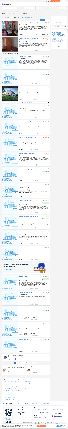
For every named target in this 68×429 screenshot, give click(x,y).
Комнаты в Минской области (26, 17)
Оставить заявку (11, 371)
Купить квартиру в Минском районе (10, 388)
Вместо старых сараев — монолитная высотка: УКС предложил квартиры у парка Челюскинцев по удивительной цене (58, 34)
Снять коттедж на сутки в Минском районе (12, 390)
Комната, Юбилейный (24, 232)
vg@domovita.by (37, 413)
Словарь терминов (34, 403)
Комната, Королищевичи (25, 56)
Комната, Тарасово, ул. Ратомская (27, 72)
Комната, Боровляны (24, 247)
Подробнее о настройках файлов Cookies (60, 426)
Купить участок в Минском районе (10, 395)
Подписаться (34, 372)
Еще (62, 7)
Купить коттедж (26, 386)
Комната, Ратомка (23, 106)
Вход (64, 1)
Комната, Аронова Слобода (25, 200)
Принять (41, 425)
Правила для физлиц (45, 403)
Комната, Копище (23, 323)
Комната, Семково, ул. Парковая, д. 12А (28, 22)
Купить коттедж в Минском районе (10, 392)
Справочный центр (57, 413)
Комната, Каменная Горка (25, 292)
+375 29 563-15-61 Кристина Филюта (40, 409)
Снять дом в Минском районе (9, 399)
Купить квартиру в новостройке (29, 383)
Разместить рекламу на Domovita (26, 102)
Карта (48, 19)
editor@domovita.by (21, 412)
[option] (10, 28)
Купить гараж (25, 388)
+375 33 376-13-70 (21, 410)
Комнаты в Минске (5, 17)
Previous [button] (3, 44)
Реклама (26, 403)
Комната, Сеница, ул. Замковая (26, 153)
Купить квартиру (26, 381)
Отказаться (51, 425)
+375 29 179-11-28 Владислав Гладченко (41, 412)
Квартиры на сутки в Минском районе (11, 386)
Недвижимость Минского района (8, 11)
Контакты (54, 407)
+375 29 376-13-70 (21, 409)
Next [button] (16, 44)
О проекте (19, 403)
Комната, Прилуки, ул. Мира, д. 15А (27, 137)
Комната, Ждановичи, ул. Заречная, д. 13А (28, 39)
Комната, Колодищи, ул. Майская (27, 87)
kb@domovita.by (37, 410)
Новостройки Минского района (10, 383)
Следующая (33, 362)
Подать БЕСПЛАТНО (56, 1)
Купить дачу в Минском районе (10, 393)
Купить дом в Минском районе (9, 397)
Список (43, 19)
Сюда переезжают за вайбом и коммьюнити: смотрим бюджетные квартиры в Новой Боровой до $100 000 (58, 45)
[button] (37, 34)
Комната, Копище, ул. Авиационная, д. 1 (28, 185)
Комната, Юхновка (23, 276)
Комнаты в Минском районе (15, 17)
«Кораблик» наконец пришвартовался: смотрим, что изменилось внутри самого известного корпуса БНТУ (58, 40)
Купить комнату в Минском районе (10, 381)
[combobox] (9, 8)
